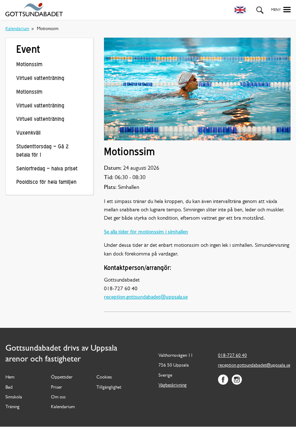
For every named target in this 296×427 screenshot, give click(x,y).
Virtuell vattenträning (40, 78)
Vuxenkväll (28, 133)
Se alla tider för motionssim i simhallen (146, 232)
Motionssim (29, 64)
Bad (9, 387)
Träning (12, 407)
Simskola (13, 397)
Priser (56, 387)
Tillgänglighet (108, 387)
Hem (9, 377)
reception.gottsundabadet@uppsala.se (146, 297)
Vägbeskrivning (172, 385)
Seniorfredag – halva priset (47, 169)
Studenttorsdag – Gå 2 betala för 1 (42, 151)
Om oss (58, 397)
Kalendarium (17, 29)
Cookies (104, 377)
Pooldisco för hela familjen (46, 182)
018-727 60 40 (232, 356)
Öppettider (62, 377)
